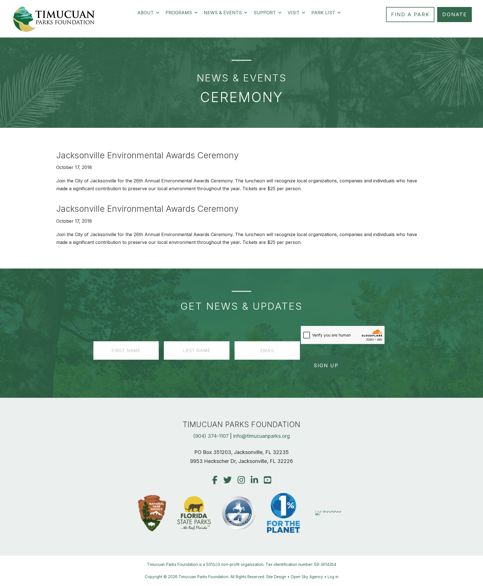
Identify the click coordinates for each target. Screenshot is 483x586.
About (145, 12)
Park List (323, 12)
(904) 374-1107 (211, 436)
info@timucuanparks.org (261, 436)
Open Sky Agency (307, 577)
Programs (178, 12)
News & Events (223, 12)
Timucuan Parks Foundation (203, 577)
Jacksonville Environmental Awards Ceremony (147, 155)
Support (265, 12)
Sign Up (326, 365)
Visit (294, 12)
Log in (333, 577)
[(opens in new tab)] (328, 511)
